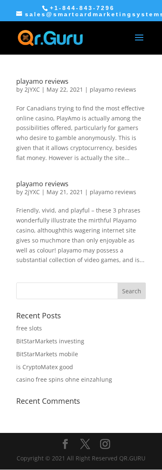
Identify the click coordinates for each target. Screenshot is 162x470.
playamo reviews (42, 81)
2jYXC (32, 89)
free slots (29, 328)
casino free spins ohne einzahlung (64, 379)
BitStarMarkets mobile (47, 354)
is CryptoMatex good (44, 367)
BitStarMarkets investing (50, 341)
